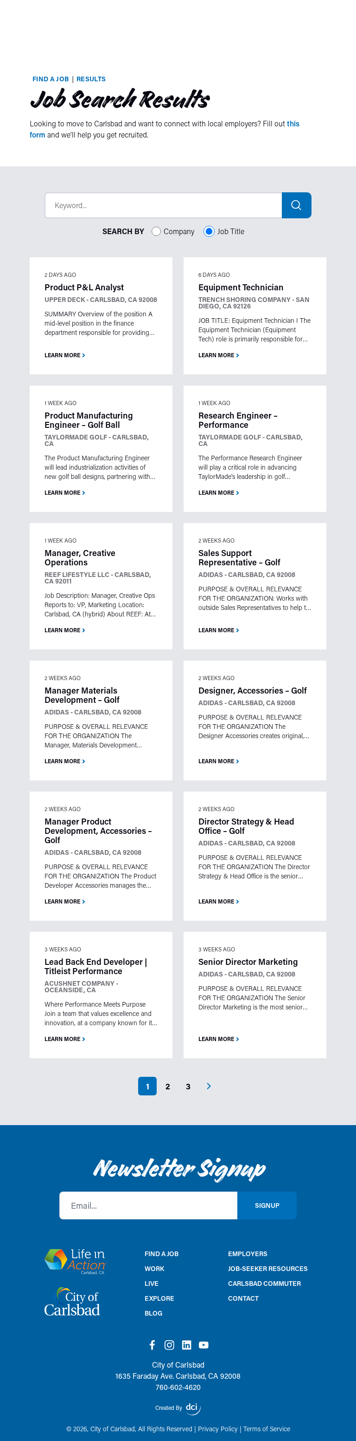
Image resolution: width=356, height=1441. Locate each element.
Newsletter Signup (178, 1168)
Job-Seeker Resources (268, 1268)
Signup (267, 1205)
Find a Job (50, 78)
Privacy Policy (218, 1428)
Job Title (230, 231)
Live (152, 1283)
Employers (247, 1253)
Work (154, 1268)
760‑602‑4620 (178, 1387)
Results (91, 78)
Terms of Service (266, 1428)
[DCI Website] (193, 1409)
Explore (159, 1298)
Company (179, 231)
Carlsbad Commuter (264, 1283)
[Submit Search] (297, 205)
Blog (153, 1313)
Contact (243, 1298)
